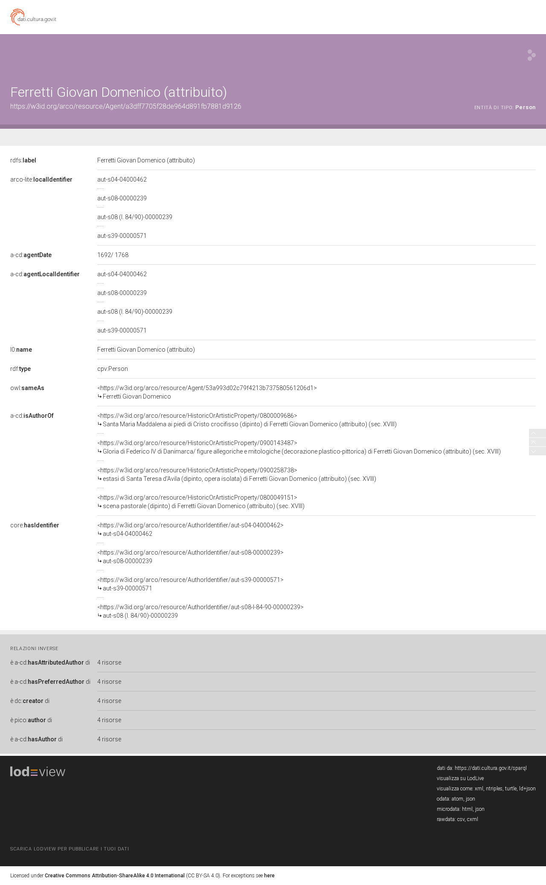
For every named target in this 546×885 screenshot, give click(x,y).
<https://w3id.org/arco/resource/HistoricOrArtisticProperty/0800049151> (201, 501)
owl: (27, 388)
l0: (21, 349)
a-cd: (31, 255)
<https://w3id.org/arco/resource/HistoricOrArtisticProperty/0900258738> (236, 474)
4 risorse (109, 662)
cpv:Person (112, 368)
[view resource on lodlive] (532, 55)
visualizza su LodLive (460, 778)
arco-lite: (41, 179)
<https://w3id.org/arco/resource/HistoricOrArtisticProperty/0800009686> (247, 420)
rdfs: (23, 160)
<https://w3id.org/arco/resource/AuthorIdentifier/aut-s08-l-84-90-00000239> (200, 611)
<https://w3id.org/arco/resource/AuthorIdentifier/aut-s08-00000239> (190, 556)
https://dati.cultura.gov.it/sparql (491, 768)
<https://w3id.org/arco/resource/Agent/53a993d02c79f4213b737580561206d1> (207, 392)
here (269, 876)
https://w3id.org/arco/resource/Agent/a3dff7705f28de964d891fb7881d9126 (125, 106)
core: (34, 525)
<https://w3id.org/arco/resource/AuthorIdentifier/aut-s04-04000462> (190, 529)
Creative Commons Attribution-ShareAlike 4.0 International (115, 876)
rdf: (20, 368)
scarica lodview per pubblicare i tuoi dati (69, 849)
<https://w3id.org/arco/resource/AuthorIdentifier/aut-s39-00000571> (190, 584)
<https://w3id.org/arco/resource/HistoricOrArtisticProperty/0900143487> (299, 447)
